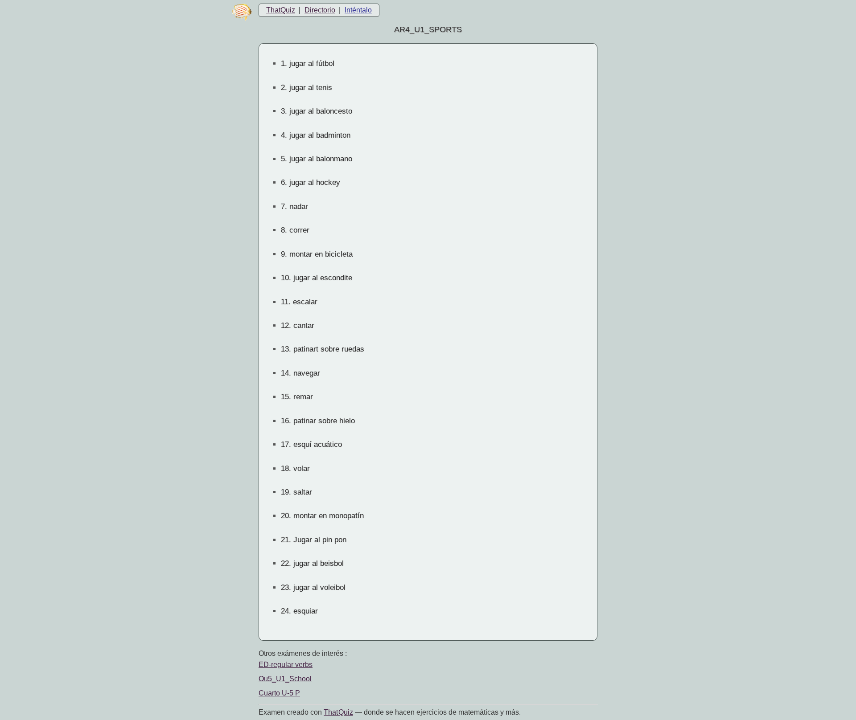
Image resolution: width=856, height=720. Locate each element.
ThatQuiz (280, 10)
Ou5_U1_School (285, 679)
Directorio (320, 10)
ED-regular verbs (286, 664)
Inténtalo (358, 10)
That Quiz (338, 712)
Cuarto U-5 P (279, 693)
